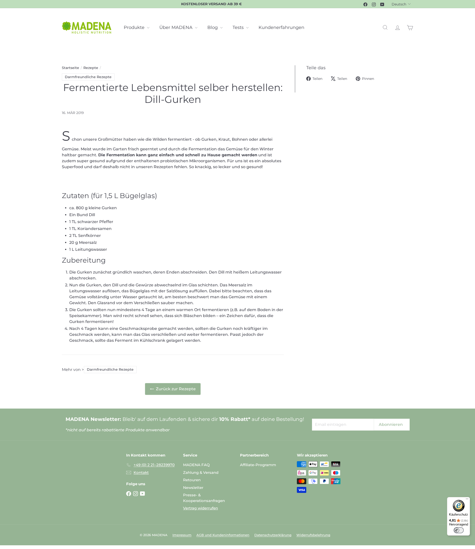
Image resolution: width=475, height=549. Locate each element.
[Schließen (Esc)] (310, 210)
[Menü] (463, 500)
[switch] (455, 530)
